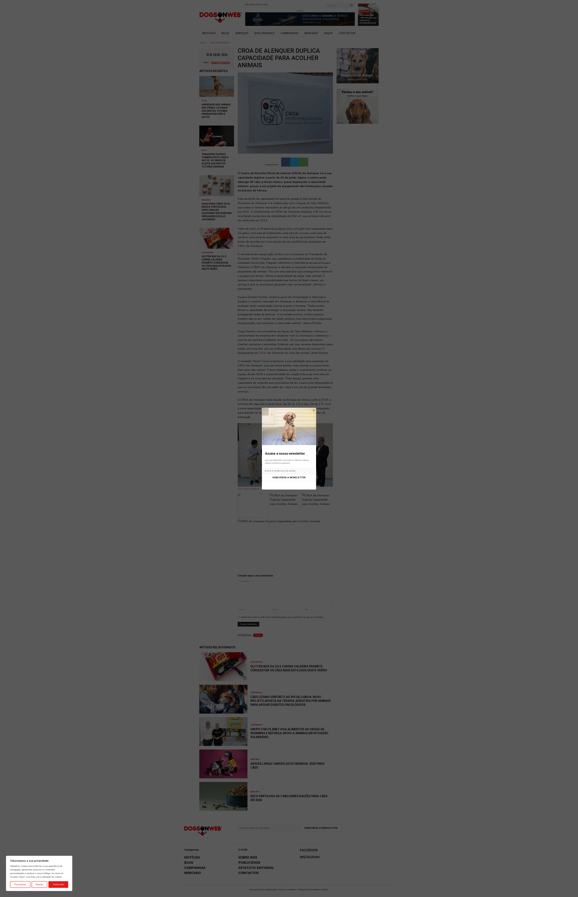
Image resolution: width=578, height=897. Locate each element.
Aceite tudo (58, 884)
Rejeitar (39, 884)
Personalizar (20, 884)
